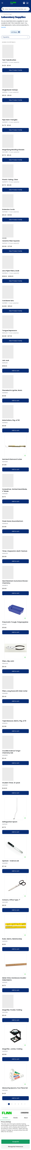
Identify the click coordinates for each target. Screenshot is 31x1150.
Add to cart (15, 371)
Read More (3, 27)
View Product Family (15, 70)
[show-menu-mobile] (2, 3)
